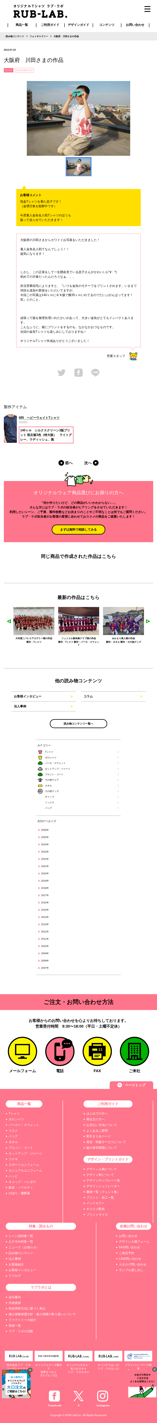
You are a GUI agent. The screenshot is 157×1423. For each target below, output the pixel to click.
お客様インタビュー (28, 696)
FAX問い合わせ (129, 1247)
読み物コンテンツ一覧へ (78, 723)
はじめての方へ (97, 1113)
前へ (69, 463)
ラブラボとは (41, 1287)
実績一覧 (15, 1325)
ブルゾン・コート (54, 774)
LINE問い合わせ (130, 1258)
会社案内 (15, 1297)
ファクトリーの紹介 (22, 1320)
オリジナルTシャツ (24, 70)
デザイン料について (100, 1174)
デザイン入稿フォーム (134, 1241)
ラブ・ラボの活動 (21, 1331)
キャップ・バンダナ (22, 1182)
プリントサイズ (97, 1214)
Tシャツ (49, 751)
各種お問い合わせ (133, 1226)
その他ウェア (52, 780)
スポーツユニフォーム (24, 1164)
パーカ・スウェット (55, 763)
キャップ (49, 796)
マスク (13, 1130)
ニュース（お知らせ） (24, 1247)
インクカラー (95, 1203)
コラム (88, 696)
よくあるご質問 (97, 1130)
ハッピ (13, 1176)
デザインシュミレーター (103, 1186)
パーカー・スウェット (24, 1125)
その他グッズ (52, 791)
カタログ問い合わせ (132, 1264)
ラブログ (15, 1275)
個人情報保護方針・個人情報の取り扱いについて (42, 1314)
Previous (9, 621)
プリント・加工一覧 (100, 1197)
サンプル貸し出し (131, 1270)
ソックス (49, 802)
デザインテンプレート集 (103, 1180)
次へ (88, 463)
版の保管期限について (101, 1147)
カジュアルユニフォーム (25, 1170)
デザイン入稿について (101, 1169)
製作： (16, 642)
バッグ (48, 808)
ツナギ (13, 1159)
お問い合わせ (128, 1236)
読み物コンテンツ (21, 1253)
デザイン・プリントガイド (108, 1159)
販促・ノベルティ (21, 1187)
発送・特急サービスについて (106, 1142)
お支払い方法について (101, 1125)
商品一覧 (22, 24)
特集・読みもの (41, 1226)
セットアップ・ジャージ (57, 768)
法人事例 (20, 706)
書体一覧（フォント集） (103, 1191)
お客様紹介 (16, 1264)
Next (148, 621)
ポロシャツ (50, 757)
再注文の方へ (95, 1119)
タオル (48, 785)
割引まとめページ (98, 1136)
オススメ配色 (95, 1208)
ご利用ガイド (108, 1104)
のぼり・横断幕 (19, 1193)
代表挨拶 (15, 1303)
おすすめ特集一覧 (21, 1241)
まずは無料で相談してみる (78, 529)
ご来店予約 (126, 1253)
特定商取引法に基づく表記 (27, 1308)
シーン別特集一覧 (21, 1236)
